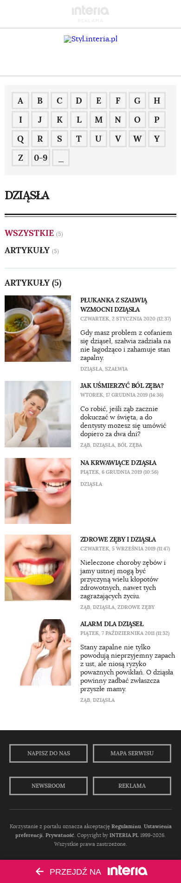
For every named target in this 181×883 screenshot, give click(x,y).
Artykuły (27, 250)
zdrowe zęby (136, 607)
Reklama (132, 786)
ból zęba (129, 445)
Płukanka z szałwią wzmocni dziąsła (113, 305)
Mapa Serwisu (132, 753)
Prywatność (59, 835)
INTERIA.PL (124, 835)
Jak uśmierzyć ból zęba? (122, 385)
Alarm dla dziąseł (111, 624)
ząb (85, 445)
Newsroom (48, 786)
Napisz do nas (48, 753)
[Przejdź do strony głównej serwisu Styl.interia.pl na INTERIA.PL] (90, 39)
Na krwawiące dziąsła (118, 462)
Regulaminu (126, 826)
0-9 (40, 157)
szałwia (116, 369)
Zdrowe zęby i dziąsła (118, 539)
